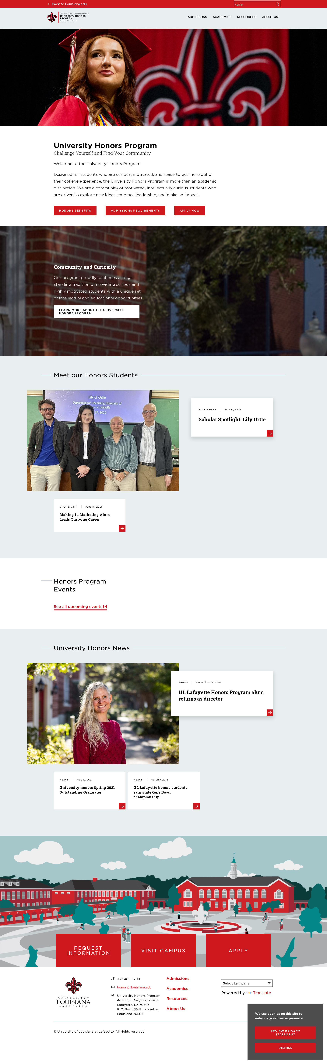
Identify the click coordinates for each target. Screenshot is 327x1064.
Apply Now (190, 210)
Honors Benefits (75, 210)
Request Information (88, 950)
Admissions (197, 17)
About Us (270, 17)
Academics (222, 17)
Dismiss (285, 1047)
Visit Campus (163, 950)
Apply (238, 950)
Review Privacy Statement (285, 1033)
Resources (246, 17)
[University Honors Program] (68, 17)
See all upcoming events (78, 607)
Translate (262, 992)
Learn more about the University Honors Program (91, 311)
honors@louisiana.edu (134, 987)
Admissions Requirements (135, 210)
